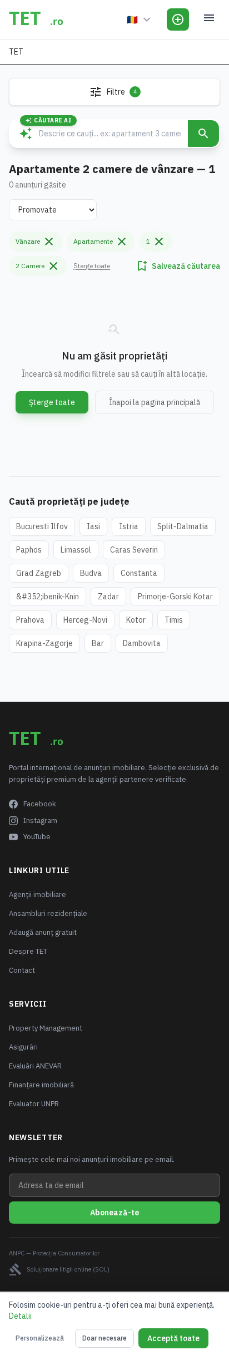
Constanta (139, 573)
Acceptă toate (173, 1338)
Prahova (30, 620)
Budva (91, 573)
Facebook (39, 804)
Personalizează (40, 1338)
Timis (174, 620)
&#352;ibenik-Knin (47, 597)
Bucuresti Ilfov (42, 526)
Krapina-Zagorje (44, 643)
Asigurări (23, 1047)
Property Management (45, 1028)
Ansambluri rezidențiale (48, 913)
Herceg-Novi (85, 620)
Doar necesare (104, 1338)
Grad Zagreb (38, 573)
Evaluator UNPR (34, 1103)
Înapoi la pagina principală (154, 402)
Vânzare (36, 241)
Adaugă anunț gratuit (43, 932)
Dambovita (142, 643)
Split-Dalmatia (182, 526)
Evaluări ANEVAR (35, 1066)
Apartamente (100, 241)
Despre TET (28, 951)
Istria (128, 526)
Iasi (93, 526)
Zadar (108, 597)
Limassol (76, 550)
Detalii (20, 1316)
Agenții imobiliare (37, 894)
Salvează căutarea (177, 266)
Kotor (136, 620)
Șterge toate (91, 266)
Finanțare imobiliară (41, 1085)
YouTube (37, 836)
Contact (22, 970)
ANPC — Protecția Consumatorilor (54, 1253)
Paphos (29, 550)
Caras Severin (134, 550)
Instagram (40, 820)
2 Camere (38, 266)
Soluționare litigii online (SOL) (59, 1269)
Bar (98, 643)
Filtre (113, 91)
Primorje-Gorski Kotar (175, 597)
